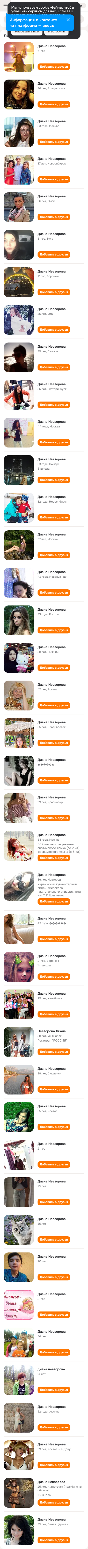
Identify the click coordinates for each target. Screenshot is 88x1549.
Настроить (56, 31)
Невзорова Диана (52, 1031)
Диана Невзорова (52, 46)
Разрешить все (27, 31)
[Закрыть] (68, 20)
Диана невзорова (51, 1482)
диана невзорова (51, 1369)
